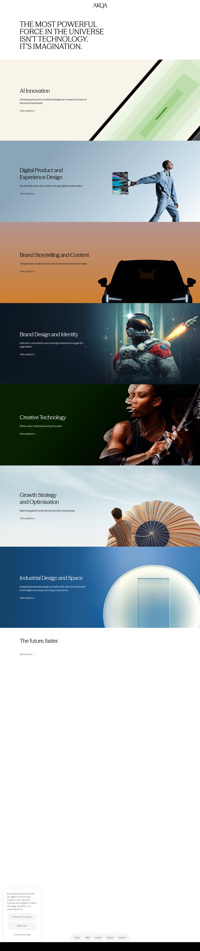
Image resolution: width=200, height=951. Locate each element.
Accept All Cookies (22, 917)
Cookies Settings (22, 934)
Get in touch (26, 654)
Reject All (22, 925)
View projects (26, 110)
